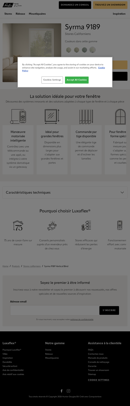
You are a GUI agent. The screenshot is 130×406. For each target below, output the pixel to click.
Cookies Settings (52, 80)
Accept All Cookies (77, 80)
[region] (65, 72)
